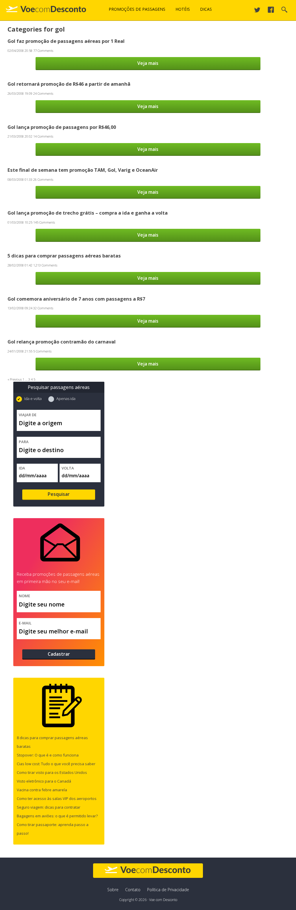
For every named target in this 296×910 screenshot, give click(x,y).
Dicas (206, 9)
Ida (22, 468)
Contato (132, 889)
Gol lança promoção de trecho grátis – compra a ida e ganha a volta (88, 212)
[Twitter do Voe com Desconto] (257, 11)
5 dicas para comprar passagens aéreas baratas (64, 255)
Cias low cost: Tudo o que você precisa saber (56, 763)
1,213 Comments (45, 265)
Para (24, 441)
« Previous (15, 379)
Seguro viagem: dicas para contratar (48, 807)
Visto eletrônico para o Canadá (44, 781)
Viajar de (27, 414)
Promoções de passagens (137, 9)
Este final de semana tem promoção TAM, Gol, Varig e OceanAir (83, 170)
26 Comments (43, 179)
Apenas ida (65, 398)
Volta (68, 468)
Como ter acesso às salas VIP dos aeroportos (57, 798)
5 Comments (42, 351)
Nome (24, 595)
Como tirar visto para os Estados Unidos (52, 772)
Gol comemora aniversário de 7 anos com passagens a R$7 (76, 298)
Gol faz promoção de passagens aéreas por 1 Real (66, 41)
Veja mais (147, 63)
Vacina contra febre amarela (42, 789)
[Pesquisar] (284, 11)
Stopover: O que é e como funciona (48, 755)
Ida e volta (32, 398)
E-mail (25, 623)
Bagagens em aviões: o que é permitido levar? (57, 815)
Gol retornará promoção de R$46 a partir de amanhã (69, 84)
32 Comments (43, 308)
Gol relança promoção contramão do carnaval (62, 341)
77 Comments (43, 50)
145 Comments (44, 222)
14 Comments (43, 136)
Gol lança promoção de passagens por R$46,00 (62, 127)
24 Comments (43, 93)
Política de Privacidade (168, 889)
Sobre (113, 889)
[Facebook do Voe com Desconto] (271, 11)
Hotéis (182, 9)
